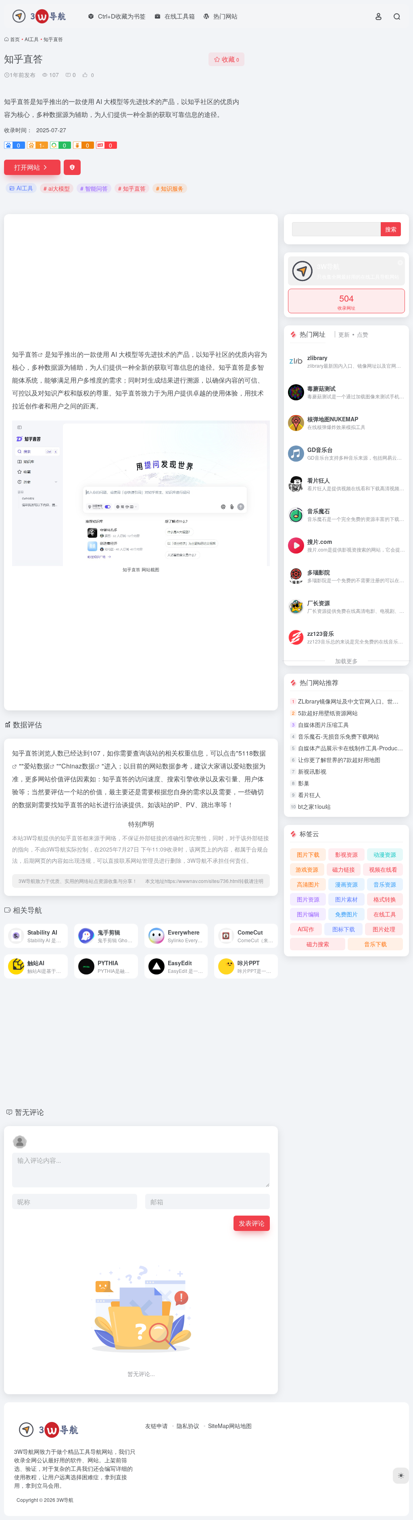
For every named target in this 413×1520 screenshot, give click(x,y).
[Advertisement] (328, 108)
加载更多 (346, 661)
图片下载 (308, 854)
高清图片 (308, 884)
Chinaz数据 (78, 765)
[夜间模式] (401, 1476)
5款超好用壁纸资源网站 (328, 713)
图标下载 (343, 929)
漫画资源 (346, 884)
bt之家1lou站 (314, 806)
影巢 (303, 783)
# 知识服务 (170, 188)
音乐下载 (375, 944)
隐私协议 (188, 1426)
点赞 (362, 334)
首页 (15, 38)
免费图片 (346, 914)
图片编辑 (308, 914)
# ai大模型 (57, 188)
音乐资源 (384, 884)
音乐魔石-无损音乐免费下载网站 (338, 736)
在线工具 (384, 914)
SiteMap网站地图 (230, 1426)
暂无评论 (29, 1111)
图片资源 (308, 899)
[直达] (63, 936)
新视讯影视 (312, 771)
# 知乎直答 (132, 188)
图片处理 (384, 929)
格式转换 (384, 899)
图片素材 (346, 899)
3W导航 (64, 1499)
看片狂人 (309, 795)
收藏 (230, 59)
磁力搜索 (318, 944)
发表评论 (252, 1223)
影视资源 (346, 854)
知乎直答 (25, 354)
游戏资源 (307, 869)
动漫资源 (384, 854)
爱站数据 (37, 765)
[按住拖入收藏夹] (400, 262)
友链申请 (156, 1426)
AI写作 (306, 929)
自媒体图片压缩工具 (323, 724)
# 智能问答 (94, 188)
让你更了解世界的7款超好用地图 (339, 760)
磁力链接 (343, 869)
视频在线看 (383, 869)
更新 (344, 334)
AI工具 (32, 38)
